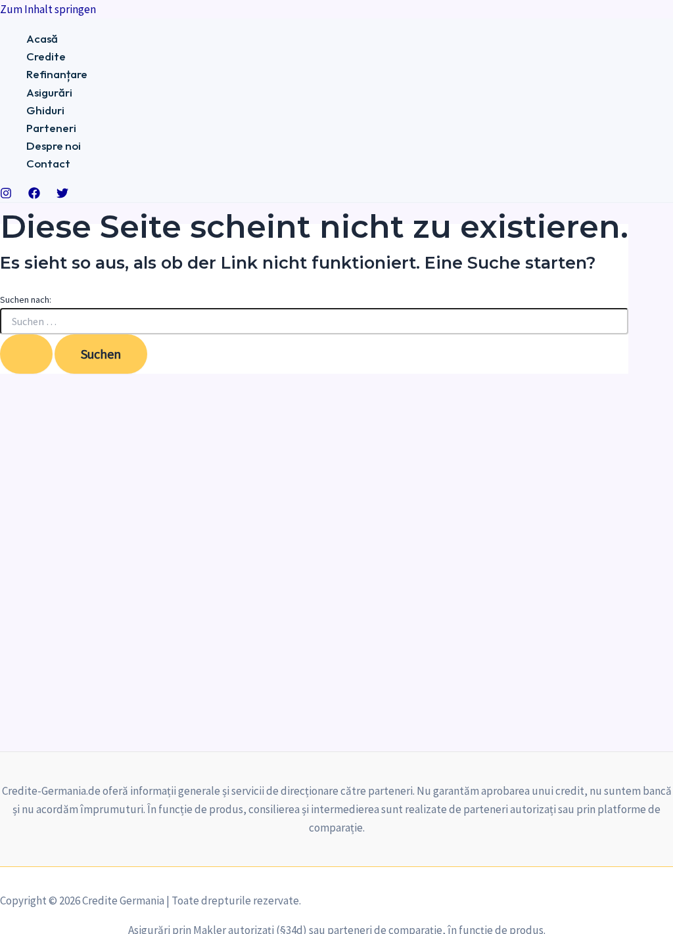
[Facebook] (34, 195)
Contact (48, 163)
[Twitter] (62, 195)
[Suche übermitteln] (26, 354)
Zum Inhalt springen (48, 9)
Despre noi (53, 145)
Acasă (42, 38)
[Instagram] (6, 195)
